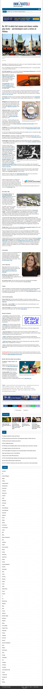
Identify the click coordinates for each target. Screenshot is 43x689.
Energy (3, 498)
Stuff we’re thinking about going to (7, 443)
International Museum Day (30, 71)
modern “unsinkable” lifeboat (34, 141)
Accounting (4, 542)
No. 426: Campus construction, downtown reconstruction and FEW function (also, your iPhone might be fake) (36, 426)
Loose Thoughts (4, 625)
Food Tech (3, 576)
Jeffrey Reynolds (18, 386)
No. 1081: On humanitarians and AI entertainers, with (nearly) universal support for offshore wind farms (19, 438)
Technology (4, 662)
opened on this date (13, 116)
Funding (3, 581)
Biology (3, 478)
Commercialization (5, 483)
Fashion (3, 505)
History (3, 517)
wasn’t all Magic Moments (8, 158)
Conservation (4, 488)
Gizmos (3, 584)
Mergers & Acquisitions (6, 537)
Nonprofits (4, 620)
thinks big (4, 301)
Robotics (3, 647)
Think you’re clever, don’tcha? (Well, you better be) (10, 455)
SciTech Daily (14, 389)
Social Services (4, 650)
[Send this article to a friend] (24, 406)
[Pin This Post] (19, 406)
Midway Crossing (20, 388)
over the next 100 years (12, 369)
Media (3, 534)
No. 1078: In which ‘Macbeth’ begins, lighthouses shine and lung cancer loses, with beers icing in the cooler (19, 458)
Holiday (3, 520)
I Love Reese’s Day (8, 84)
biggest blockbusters (7, 153)
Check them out (27, 378)
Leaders (3, 530)
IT (2, 596)
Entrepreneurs (4, 569)
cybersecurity (4, 557)
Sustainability (4, 657)
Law (2, 598)
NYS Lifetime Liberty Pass (6, 389)
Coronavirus (4, 490)
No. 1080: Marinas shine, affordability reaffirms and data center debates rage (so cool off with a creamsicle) (19, 445)
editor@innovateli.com (22, 173)
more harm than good (31, 291)
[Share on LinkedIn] (14, 406)
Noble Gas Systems (7, 341)
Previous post (18, 410)
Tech (3, 660)
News (3, 539)
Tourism (3, 672)
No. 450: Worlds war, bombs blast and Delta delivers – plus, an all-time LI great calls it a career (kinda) (16, 426)
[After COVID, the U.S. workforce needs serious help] (26, 421)
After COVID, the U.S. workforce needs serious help (26, 425)
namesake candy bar (12, 171)
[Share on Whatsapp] (33, 406)
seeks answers (24, 308)
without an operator (12, 106)
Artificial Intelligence (6, 422)
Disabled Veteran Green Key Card (25, 240)
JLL (22, 386)
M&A (3, 532)
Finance (3, 574)
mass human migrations (7, 275)
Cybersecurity (4, 493)
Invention (3, 593)
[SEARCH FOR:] (35, 11)
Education (3, 566)
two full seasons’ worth (7, 260)
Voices (23, 422)
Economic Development (5, 564)
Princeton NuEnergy (7, 331)
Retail (3, 645)
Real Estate (4, 637)
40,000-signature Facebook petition (8, 86)
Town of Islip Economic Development (9, 391)
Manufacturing (4, 601)
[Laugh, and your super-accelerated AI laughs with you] (6, 421)
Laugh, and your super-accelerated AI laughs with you (6, 425)
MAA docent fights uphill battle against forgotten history (11, 460)
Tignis (4, 336)
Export (3, 571)
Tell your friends (27, 281)
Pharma (3, 591)
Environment (4, 503)
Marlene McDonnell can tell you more (15, 354)
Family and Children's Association (8, 386)
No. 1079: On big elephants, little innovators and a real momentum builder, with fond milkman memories (19, 450)
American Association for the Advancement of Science (16, 385)
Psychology (4, 635)
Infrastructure (4, 525)
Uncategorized (4, 677)
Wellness (3, 682)
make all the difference (12, 366)
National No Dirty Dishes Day (8, 76)
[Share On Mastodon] (37, 406)
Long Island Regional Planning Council (7, 196)
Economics (4, 495)
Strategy (3, 655)
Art (2, 473)
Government (4, 512)
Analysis (3, 544)
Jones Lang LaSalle (27, 386)
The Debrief (4, 664)
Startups (3, 611)
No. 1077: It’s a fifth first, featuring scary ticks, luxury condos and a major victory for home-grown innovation (19, 463)
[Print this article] (28, 406)
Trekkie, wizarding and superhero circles (9, 163)
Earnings (3, 561)
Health (3, 586)
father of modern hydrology (8, 149)
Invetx (4, 344)
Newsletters (14, 422)
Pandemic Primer (5, 628)
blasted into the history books (33, 128)
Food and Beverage (5, 508)
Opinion (3, 623)
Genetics (3, 552)
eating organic (11, 361)
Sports (3, 652)
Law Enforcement (5, 527)
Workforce (4, 613)
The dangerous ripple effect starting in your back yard (11, 436)
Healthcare (4, 515)
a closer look (9, 187)
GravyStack (5, 315)
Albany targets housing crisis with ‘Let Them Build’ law (11, 453)
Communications (4, 485)
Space (3, 608)
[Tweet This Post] (10, 406)
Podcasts (3, 633)
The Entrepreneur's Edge (6, 669)
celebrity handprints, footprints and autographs (23, 123)
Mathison (5, 324)
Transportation (4, 674)
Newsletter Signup (5, 615)
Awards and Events (5, 547)
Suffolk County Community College (27, 227)
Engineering (4, 500)
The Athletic (33, 389)
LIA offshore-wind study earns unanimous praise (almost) (11, 441)
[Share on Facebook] (5, 406)
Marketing (3, 603)
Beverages (3, 579)
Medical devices (4, 588)
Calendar (3, 481)
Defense (3, 559)
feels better (13, 305)
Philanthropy (4, 630)
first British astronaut (36, 137)
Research (3, 640)
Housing (3, 522)
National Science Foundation (29, 388)
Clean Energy (4, 554)
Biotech (3, 549)
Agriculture (4, 471)
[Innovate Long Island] (21, 4)
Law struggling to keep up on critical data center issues (11, 448)
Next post (25, 410)
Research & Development (6, 642)
